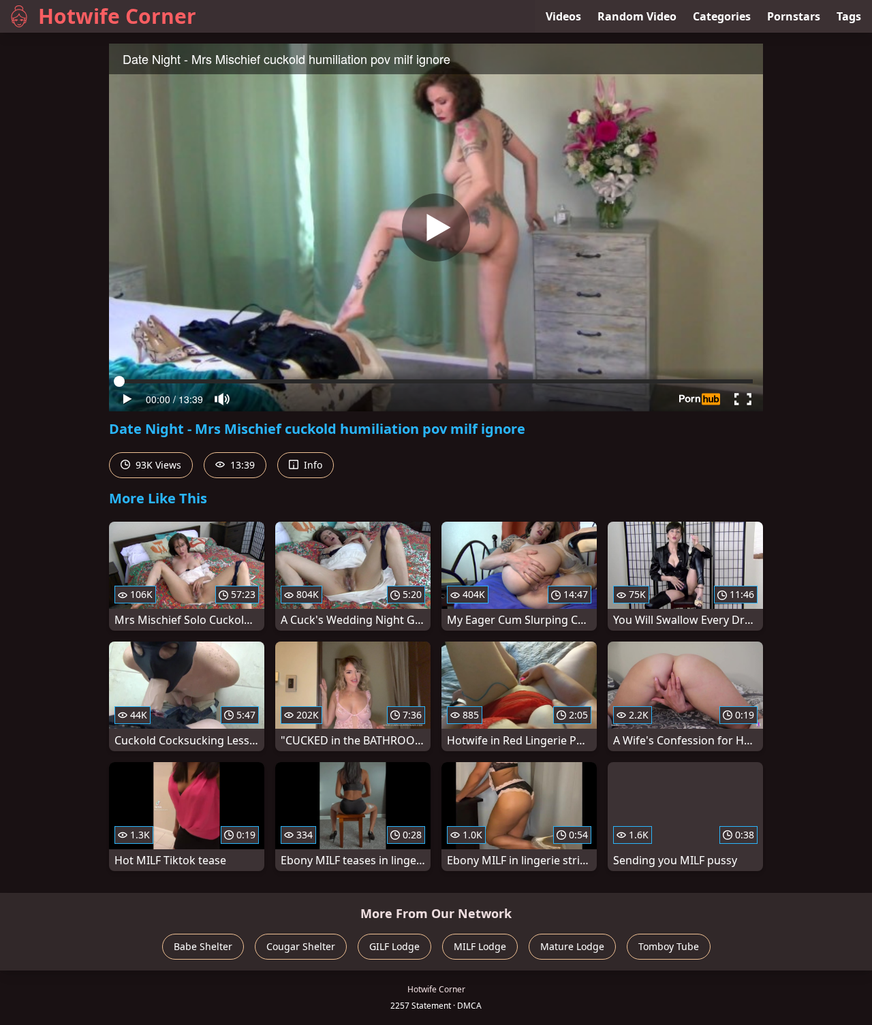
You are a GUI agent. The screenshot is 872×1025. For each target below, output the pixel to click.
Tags (849, 16)
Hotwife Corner (117, 16)
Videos (563, 16)
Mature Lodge (572, 946)
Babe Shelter (203, 946)
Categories (722, 16)
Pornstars (793, 16)
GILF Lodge (394, 946)
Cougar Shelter (300, 946)
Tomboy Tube (668, 946)
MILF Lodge (480, 946)
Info (311, 464)
